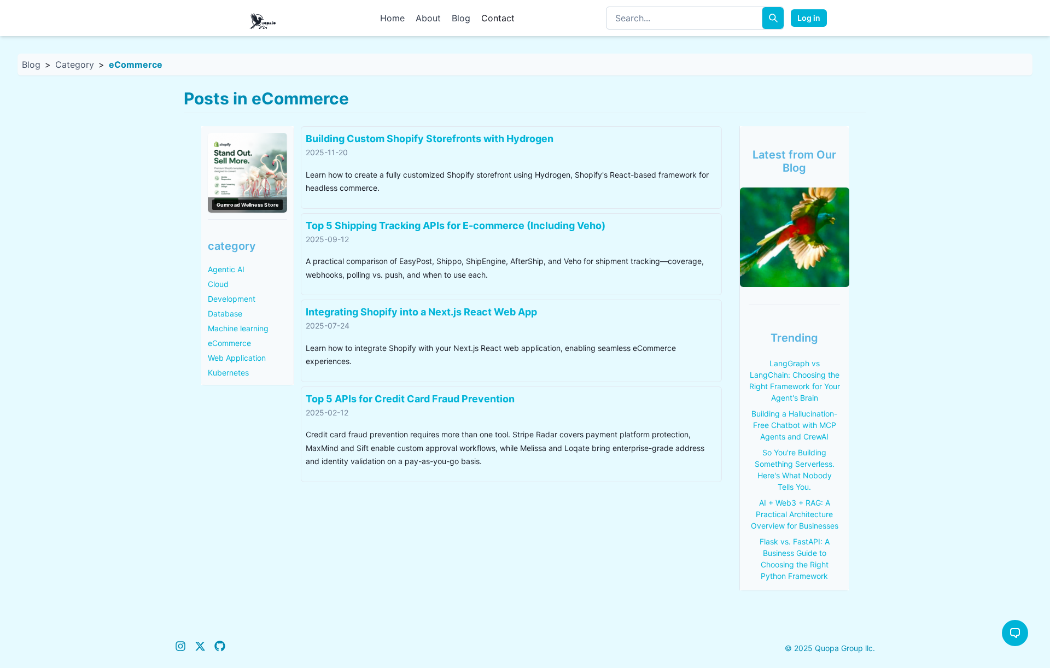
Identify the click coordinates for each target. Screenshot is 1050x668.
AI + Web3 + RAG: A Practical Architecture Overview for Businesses (794, 514)
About (428, 18)
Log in (808, 17)
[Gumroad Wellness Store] (247, 173)
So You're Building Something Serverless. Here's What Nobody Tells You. (795, 469)
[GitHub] (219, 648)
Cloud (218, 284)
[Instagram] (180, 648)
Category (74, 64)
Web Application (237, 357)
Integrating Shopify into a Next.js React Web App (421, 312)
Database (225, 313)
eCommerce (229, 343)
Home (392, 18)
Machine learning (238, 328)
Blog (461, 18)
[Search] (773, 18)
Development (231, 298)
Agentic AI (226, 269)
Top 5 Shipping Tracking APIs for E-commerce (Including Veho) (455, 225)
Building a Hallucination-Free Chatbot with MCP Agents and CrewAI (794, 425)
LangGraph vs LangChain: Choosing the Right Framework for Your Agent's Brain (794, 380)
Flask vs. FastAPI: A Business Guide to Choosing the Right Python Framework (795, 559)
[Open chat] (1015, 633)
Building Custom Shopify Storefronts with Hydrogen (429, 138)
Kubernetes (228, 372)
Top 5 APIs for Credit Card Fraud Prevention (410, 399)
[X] (200, 648)
